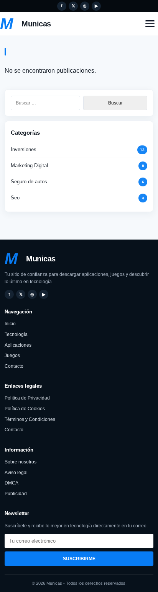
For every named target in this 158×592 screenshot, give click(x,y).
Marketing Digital (29, 165)
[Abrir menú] (150, 24)
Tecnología (16, 334)
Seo (15, 198)
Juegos (12, 355)
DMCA (11, 483)
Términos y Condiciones (30, 419)
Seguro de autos (29, 181)
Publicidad (16, 493)
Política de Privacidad (27, 398)
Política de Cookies (25, 408)
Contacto (14, 366)
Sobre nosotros (20, 462)
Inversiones (23, 149)
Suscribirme (79, 558)
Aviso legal (16, 472)
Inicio (10, 323)
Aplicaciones (18, 345)
